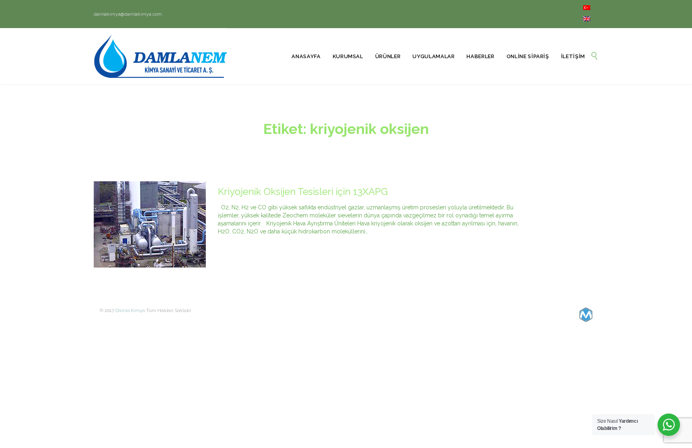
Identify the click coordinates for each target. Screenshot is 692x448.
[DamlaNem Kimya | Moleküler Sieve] (160, 56)
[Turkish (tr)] (586, 8)
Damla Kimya (130, 310)
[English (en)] (586, 19)
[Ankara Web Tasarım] (585, 315)
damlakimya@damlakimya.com (128, 14)
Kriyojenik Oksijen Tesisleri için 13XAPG (303, 191)
